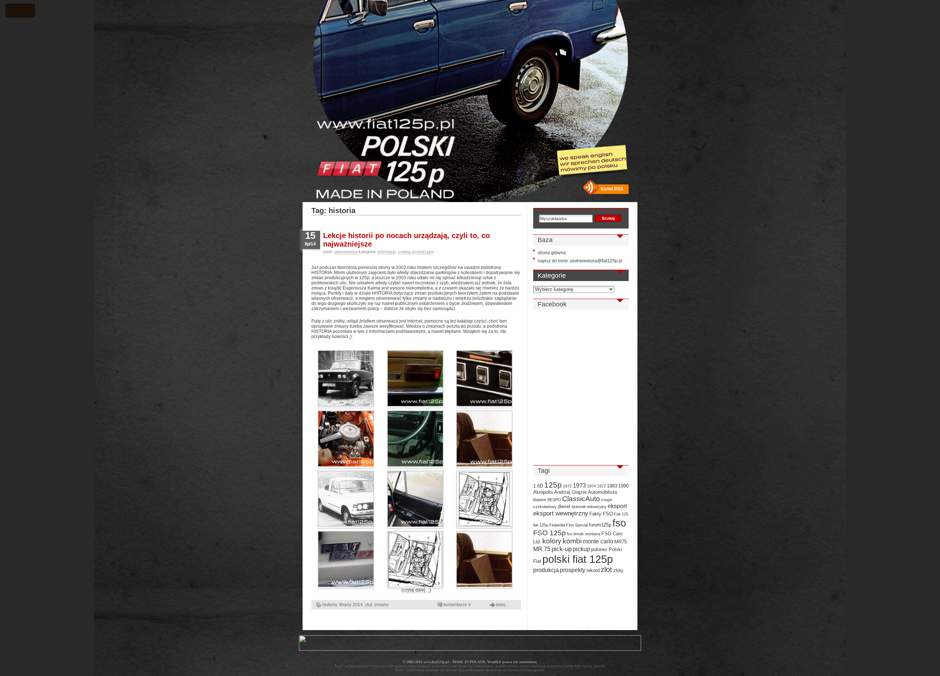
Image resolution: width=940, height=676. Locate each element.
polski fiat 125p (577, 559)
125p (553, 485)
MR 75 (541, 549)
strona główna (552, 252)
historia (329, 604)
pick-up (562, 549)
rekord (593, 570)
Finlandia (557, 525)
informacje (386, 251)
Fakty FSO (601, 514)
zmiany (381, 604)
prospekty (572, 570)
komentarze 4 (457, 604)
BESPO (554, 499)
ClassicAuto (581, 499)
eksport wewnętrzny (560, 513)
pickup (581, 549)
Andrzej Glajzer (570, 492)
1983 (612, 486)
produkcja (546, 570)
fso (619, 523)
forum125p (600, 525)
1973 (579, 485)
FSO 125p (549, 533)
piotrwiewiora (346, 251)
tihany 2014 (351, 604)
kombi (572, 541)
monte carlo (598, 541)
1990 (623, 486)
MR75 (620, 541)
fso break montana (583, 534)
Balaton (539, 499)
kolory (551, 541)
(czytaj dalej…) (416, 590)
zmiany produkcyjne (416, 251)
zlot (368, 604)
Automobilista (602, 492)
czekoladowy (545, 506)
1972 (567, 486)
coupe (606, 499)
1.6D (538, 486)
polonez (599, 549)
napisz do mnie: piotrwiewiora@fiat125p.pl (580, 260)
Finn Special (577, 525)
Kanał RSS (612, 188)
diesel (564, 506)
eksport (617, 506)
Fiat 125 (621, 514)
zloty (618, 570)
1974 (591, 486)
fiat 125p (540, 525)
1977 (601, 486)
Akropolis (543, 492)
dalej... (502, 604)
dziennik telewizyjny (589, 506)
